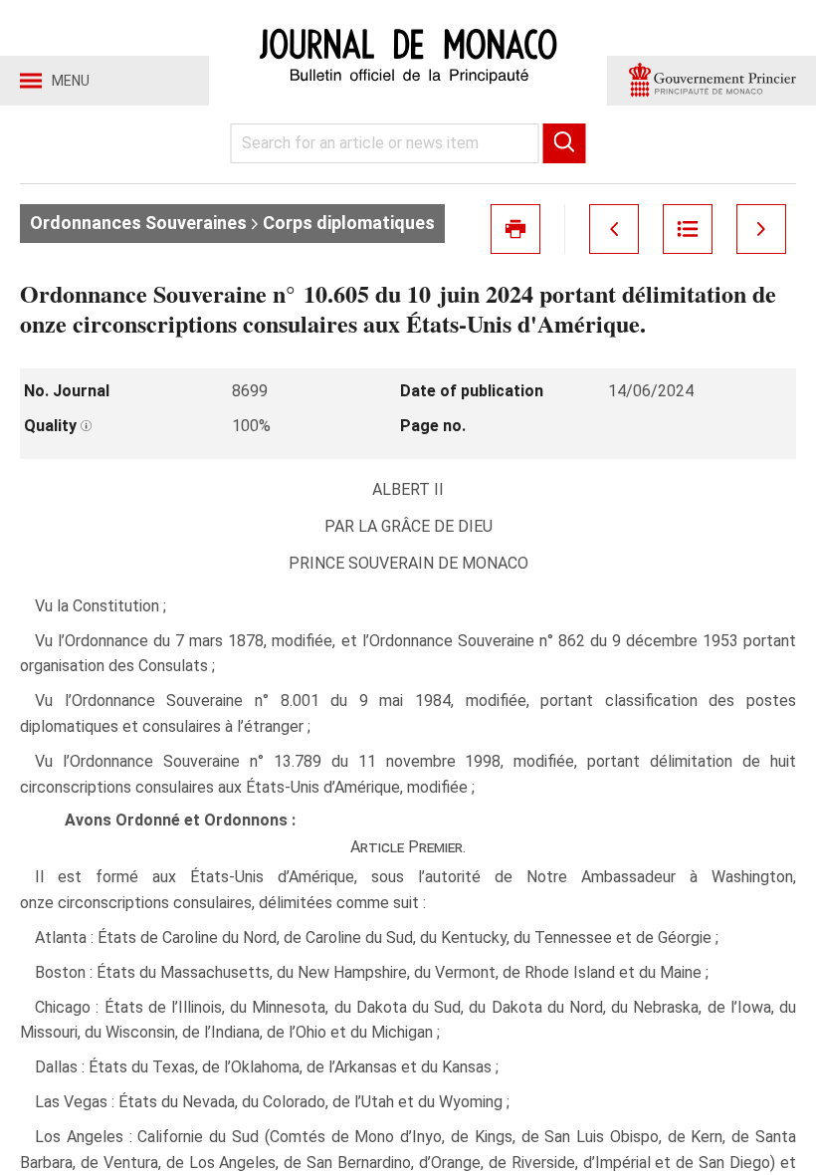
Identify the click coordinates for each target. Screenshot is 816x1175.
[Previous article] (614, 229)
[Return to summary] (688, 229)
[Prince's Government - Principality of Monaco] (711, 81)
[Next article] (761, 229)
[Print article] (515, 229)
